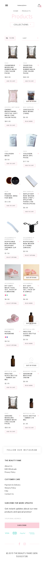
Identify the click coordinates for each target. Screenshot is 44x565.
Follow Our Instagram (22, 450)
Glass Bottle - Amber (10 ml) (29, 418)
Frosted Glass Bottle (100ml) (29, 333)
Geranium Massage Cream (27, 375)
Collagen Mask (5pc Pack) (28, 155)
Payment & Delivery (12, 485)
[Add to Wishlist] (20, 65)
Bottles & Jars (29, 329)
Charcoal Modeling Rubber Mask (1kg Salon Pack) (29, 69)
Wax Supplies (28, 107)
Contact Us (9, 494)
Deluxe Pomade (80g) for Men (11, 196)
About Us (8, 466)
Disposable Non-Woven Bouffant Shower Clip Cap (10, 245)
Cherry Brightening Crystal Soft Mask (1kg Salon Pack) (11, 113)
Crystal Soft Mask (12, 107)
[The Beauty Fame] (21, 5)
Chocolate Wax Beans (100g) (28, 111)
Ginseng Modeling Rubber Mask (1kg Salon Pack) (11, 419)
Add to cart (11, 81)
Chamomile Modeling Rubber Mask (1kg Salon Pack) (11, 69)
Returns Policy (10, 488)
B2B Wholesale (11, 469)
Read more (29, 121)
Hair (6, 191)
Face (6, 63)
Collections (21, 25)
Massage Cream (29, 371)
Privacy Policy (10, 472)
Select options (12, 257)
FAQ (6, 491)
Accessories (9, 283)
